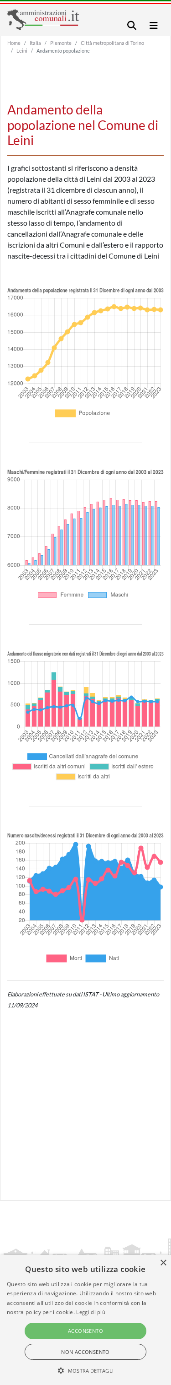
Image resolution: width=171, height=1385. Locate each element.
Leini (21, 51)
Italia (35, 43)
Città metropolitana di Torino (112, 43)
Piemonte (61, 43)
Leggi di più (90, 1312)
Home (14, 43)
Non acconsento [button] (85, 1351)
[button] (85, 1370)
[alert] (85, 1320)
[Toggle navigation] (131, 25)
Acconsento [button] (85, 1330)
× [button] (163, 1263)
